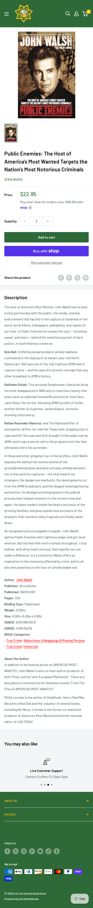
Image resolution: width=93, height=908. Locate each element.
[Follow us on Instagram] (24, 851)
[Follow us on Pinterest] (32, 851)
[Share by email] (86, 277)
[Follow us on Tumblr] (57, 851)
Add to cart (46, 237)
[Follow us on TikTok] (48, 851)
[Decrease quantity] (24, 221)
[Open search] (68, 13)
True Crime (14, 640)
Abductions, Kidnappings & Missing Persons (54, 640)
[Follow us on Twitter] (16, 851)
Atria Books (13, 179)
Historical (31, 646)
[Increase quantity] (47, 221)
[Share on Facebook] (61, 277)
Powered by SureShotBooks (21, 899)
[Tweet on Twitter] (77, 277)
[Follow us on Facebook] (7, 851)
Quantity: (11, 221)
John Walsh (24, 580)
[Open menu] (6, 14)
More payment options (46, 263)
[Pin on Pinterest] (69, 277)
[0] (85, 13)
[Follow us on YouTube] (40, 851)
